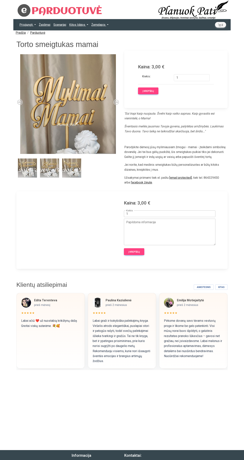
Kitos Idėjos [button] (77, 25)
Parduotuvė (37, 33)
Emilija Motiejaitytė (190, 300)
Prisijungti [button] (26, 25)
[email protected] (180, 177)
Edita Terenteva (45, 300)
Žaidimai (44, 25)
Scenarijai (59, 25)
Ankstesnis (204, 287)
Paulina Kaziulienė (119, 300)
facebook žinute (141, 182)
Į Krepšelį (148, 91)
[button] (220, 24)
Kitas (221, 287)
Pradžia (21, 33)
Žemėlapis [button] (98, 25)
